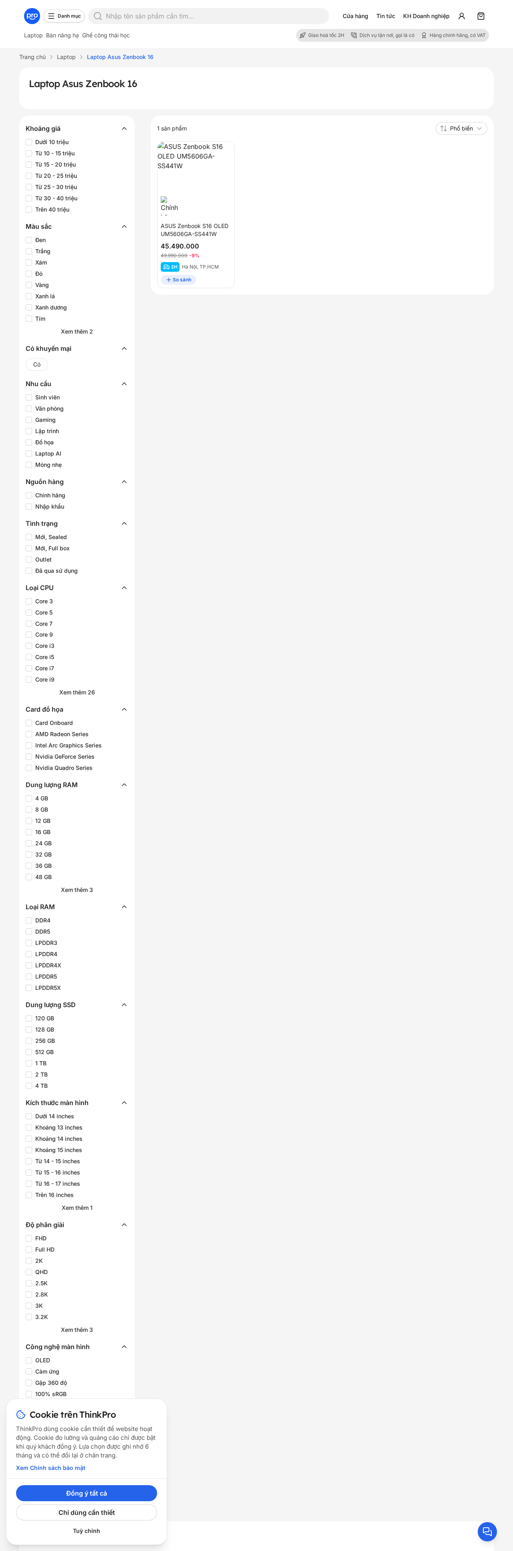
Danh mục (69, 16)
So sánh (182, 280)
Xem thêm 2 (77, 331)
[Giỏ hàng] (481, 16)
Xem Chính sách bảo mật (50, 1467)
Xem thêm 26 (77, 692)
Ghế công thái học (106, 35)
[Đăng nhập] (462, 16)
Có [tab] (36, 364)
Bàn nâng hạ (62, 35)
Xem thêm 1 (77, 1207)
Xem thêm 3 (77, 889)
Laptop (33, 35)
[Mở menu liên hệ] (487, 1531)
